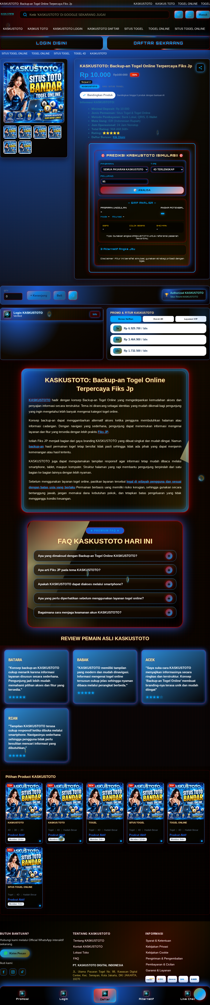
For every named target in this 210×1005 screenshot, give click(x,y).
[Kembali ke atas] (200, 984)
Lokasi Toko (81, 952)
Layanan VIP (190, 319)
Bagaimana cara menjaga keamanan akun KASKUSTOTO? (79, 612)
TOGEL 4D (80, 53)
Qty (6, 291)
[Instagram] (12, 971)
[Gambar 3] (40, 132)
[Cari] (25, 15)
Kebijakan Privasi (157, 946)
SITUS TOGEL (133, 28)
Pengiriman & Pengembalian (164, 958)
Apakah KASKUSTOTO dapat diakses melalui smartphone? (80, 584)
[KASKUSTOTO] (7, 14)
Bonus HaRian (125, 319)
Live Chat (187, 998)
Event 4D (158, 319)
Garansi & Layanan (158, 970)
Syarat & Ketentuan (158, 940)
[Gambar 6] (25, 147)
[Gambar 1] (10, 132)
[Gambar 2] (25, 132)
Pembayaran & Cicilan (160, 964)
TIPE (154, 164)
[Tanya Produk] (72, 295)
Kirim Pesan (17, 953)
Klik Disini (119, 137)
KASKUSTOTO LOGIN (67, 28)
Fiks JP (103, 432)
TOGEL (205, 3)
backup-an (36, 446)
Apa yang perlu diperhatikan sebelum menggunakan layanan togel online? (91, 598)
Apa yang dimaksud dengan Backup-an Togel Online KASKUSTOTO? (87, 555)
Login (63, 998)
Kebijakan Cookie (157, 952)
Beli (59, 295)
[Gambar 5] (10, 147)
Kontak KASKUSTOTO (88, 946)
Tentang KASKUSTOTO (88, 940)
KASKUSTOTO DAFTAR (103, 28)
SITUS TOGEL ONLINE (190, 28)
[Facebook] (3, 971)
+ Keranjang (38, 295)
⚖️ (189, 14)
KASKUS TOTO (165, 3)
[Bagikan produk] (200, 68)
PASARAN (107, 164)
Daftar (105, 999)
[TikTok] (22, 971)
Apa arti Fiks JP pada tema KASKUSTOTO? (69, 570)
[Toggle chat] (200, 994)
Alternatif (146, 998)
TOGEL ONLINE (188, 3)
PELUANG (106, 176)
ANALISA (142, 190)
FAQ (76, 958)
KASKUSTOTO (143, 3)
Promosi (22, 998)
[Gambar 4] (54, 132)
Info (95, 314)
